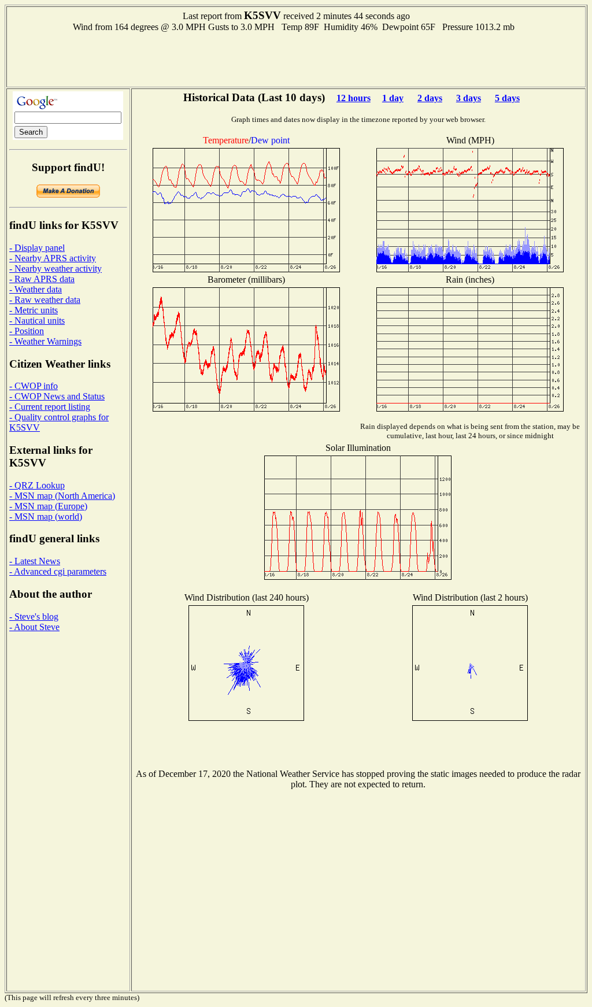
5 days (507, 98)
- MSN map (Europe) (48, 506)
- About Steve (34, 627)
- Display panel (37, 248)
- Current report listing (49, 407)
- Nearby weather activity (55, 268)
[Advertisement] (296, 58)
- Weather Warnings (45, 341)
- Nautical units (37, 320)
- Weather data (35, 289)
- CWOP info (33, 386)
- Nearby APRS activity (52, 258)
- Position (26, 331)
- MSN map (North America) (62, 496)
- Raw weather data (44, 300)
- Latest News (34, 561)
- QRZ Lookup (37, 485)
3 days (468, 98)
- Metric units (33, 310)
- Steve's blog (33, 616)
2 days (429, 98)
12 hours (353, 98)
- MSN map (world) (45, 516)
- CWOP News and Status (57, 396)
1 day (393, 98)
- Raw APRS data (42, 279)
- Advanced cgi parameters (57, 571)
